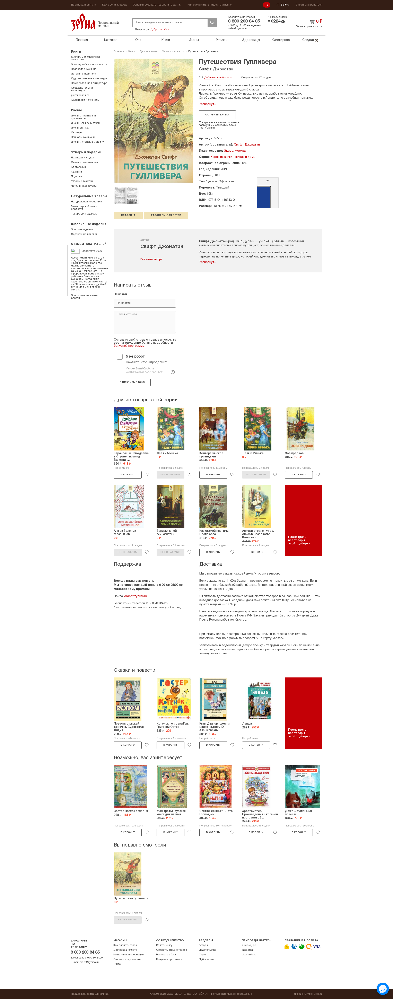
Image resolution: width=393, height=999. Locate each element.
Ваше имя (121, 294)
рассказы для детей (166, 215)
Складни (76, 132)
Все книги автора (151, 259)
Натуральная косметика (86, 202)
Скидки (308, 40)
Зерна (83, 22)
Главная (82, 40)
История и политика (83, 74)
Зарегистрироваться (309, 5)
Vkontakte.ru (249, 955)
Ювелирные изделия (88, 224)
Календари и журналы (85, 100)
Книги (165, 40)
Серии (203, 955)
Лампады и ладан (82, 158)
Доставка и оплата (83, 5)
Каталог (110, 40)
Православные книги (84, 69)
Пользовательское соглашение (231, 994)
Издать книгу (164, 945)
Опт (138, 40)
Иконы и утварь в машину (87, 142)
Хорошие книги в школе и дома (233, 157)
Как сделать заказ (114, 5)
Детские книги (149, 51)
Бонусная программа (169, 959)
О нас (117, 964)
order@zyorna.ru (237, 28)
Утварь (222, 40)
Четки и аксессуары (84, 186)
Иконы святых (80, 128)
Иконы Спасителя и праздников (83, 117)
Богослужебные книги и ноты (89, 64)
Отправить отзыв (132, 382)
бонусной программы (129, 345)
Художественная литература (89, 78)
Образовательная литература (82, 89)
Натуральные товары (89, 196)
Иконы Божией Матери (85, 123)
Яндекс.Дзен (249, 945)
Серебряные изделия (84, 234)
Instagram (248, 950)
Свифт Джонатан (216, 69)
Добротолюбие (159, 29)
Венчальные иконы (83, 137)
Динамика (101, 994)
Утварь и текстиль (82, 181)
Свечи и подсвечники (84, 162)
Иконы (194, 40)
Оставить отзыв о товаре (171, 950)
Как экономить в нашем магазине (209, 5)
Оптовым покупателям (127, 959)
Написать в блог (166, 955)
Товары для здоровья (84, 214)
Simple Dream (313, 994)
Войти (285, 5)
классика (128, 215)
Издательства (207, 950)
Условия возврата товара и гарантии (157, 5)
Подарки (76, 176)
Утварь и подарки (86, 152)
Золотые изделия (82, 229)
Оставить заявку (217, 115)
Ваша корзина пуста (309, 26)
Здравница (251, 40)
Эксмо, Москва (235, 150)
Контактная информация (128, 955)
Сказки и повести (173, 51)
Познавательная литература (89, 83)
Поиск (212, 22)
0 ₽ (267, 5)
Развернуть (207, 104)
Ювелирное (281, 40)
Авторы (203, 945)
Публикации (206, 959)
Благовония (78, 167)
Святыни (76, 172)
